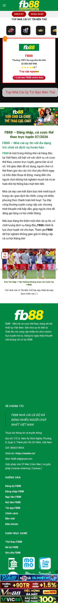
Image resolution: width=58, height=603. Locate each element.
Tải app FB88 (12, 507)
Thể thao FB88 (13, 541)
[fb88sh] (29, 5)
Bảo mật (10, 518)
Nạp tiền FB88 (13, 496)
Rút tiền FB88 (12, 502)
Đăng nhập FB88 (14, 491)
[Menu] (4, 5)
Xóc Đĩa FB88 (12, 552)
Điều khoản (11, 524)
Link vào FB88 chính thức (30, 77)
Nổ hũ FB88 (11, 547)
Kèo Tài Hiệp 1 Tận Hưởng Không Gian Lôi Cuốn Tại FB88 (29, 283)
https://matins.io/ (25, 453)
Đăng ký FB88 (13, 486)
